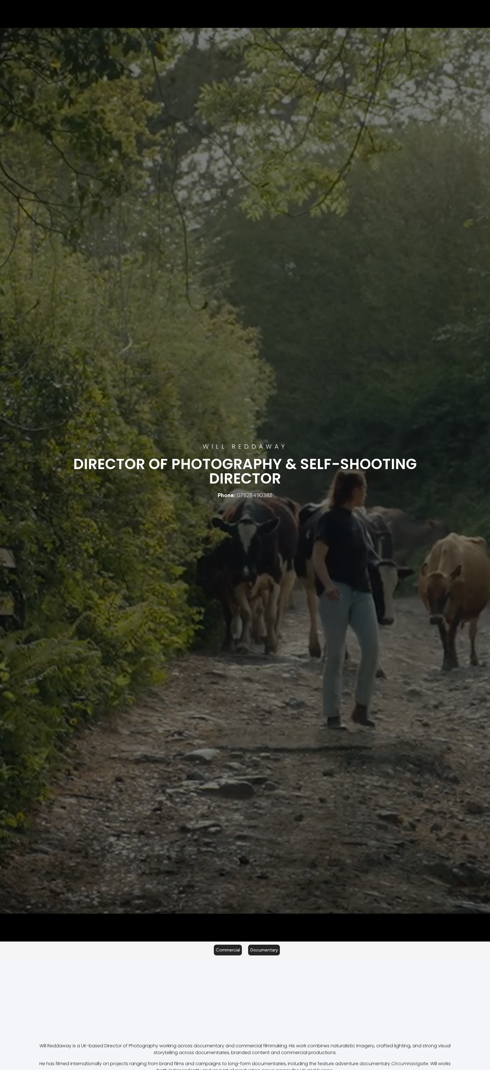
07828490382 (254, 495)
